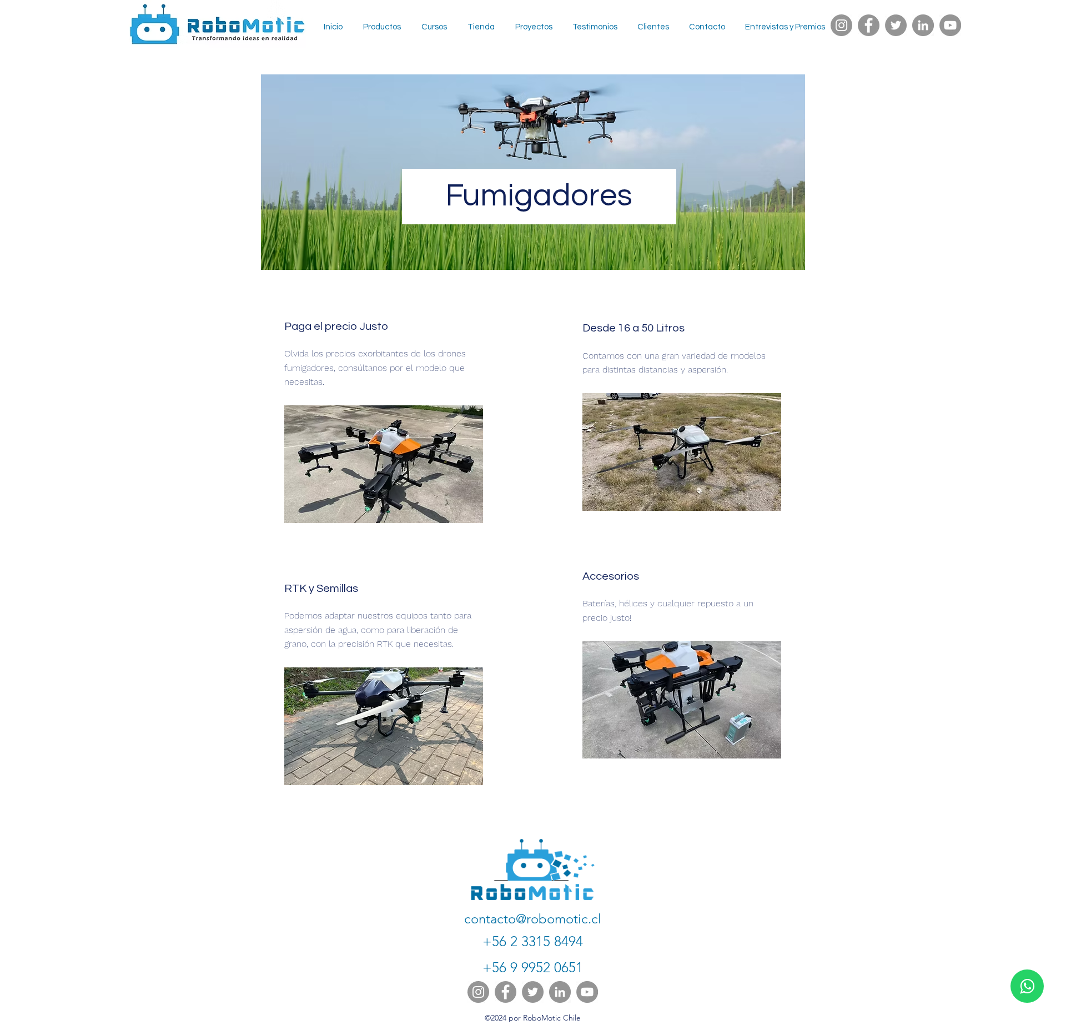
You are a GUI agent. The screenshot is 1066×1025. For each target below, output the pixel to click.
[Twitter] (896, 25)
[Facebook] (868, 25)
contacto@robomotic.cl (532, 919)
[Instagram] (841, 25)
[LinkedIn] (923, 25)
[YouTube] (950, 25)
